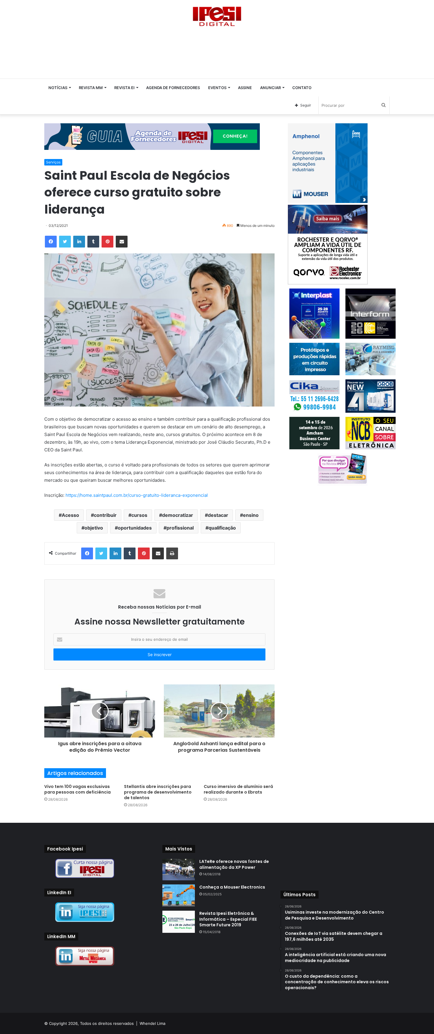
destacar (218, 515)
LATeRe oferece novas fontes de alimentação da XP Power (234, 864)
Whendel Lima (152, 1023)
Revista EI (124, 87)
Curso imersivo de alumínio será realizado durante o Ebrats (238, 789)
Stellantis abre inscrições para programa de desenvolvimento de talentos (158, 792)
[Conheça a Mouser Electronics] (178, 895)
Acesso (70, 515)
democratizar (177, 515)
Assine (245, 87)
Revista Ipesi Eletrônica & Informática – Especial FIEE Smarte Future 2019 (228, 919)
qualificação (222, 528)
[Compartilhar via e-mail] (122, 242)
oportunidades (135, 528)
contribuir (105, 515)
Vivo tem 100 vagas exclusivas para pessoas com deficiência (77, 789)
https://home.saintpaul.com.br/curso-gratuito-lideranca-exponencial (137, 495)
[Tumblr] (93, 242)
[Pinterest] (107, 242)
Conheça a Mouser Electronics (232, 887)
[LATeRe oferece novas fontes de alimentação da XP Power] (178, 869)
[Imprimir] (172, 553)
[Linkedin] (79, 242)
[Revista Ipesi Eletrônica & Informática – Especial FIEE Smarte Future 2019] (178, 922)
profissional (180, 528)
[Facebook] (51, 242)
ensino (251, 515)
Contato (301, 87)
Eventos (217, 87)
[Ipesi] (217, 15)
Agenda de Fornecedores (173, 87)
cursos (139, 515)
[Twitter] (65, 242)
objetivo (93, 528)
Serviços (53, 162)
